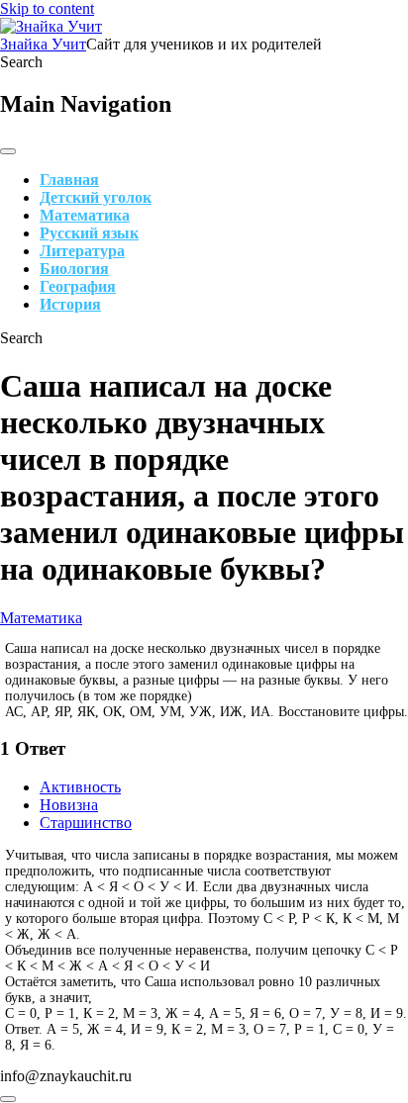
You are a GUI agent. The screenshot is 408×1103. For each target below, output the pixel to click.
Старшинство (86, 822)
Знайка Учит (43, 44)
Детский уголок (96, 197)
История (70, 304)
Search (21, 61)
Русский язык (89, 233)
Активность (80, 787)
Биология (74, 268)
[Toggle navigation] (8, 151)
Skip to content (47, 8)
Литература (82, 250)
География (78, 286)
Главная (69, 179)
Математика (85, 215)
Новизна (69, 804)
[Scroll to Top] (8, 1099)
